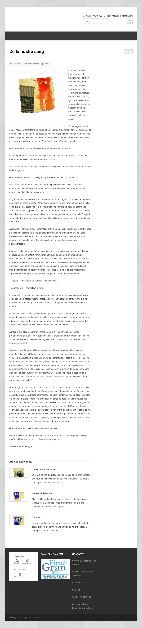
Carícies (36, 517)
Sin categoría (33, 63)
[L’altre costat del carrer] (19, 472)
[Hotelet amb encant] (19, 496)
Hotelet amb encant (42, 493)
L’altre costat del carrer (44, 469)
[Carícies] (19, 520)
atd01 (47, 63)
